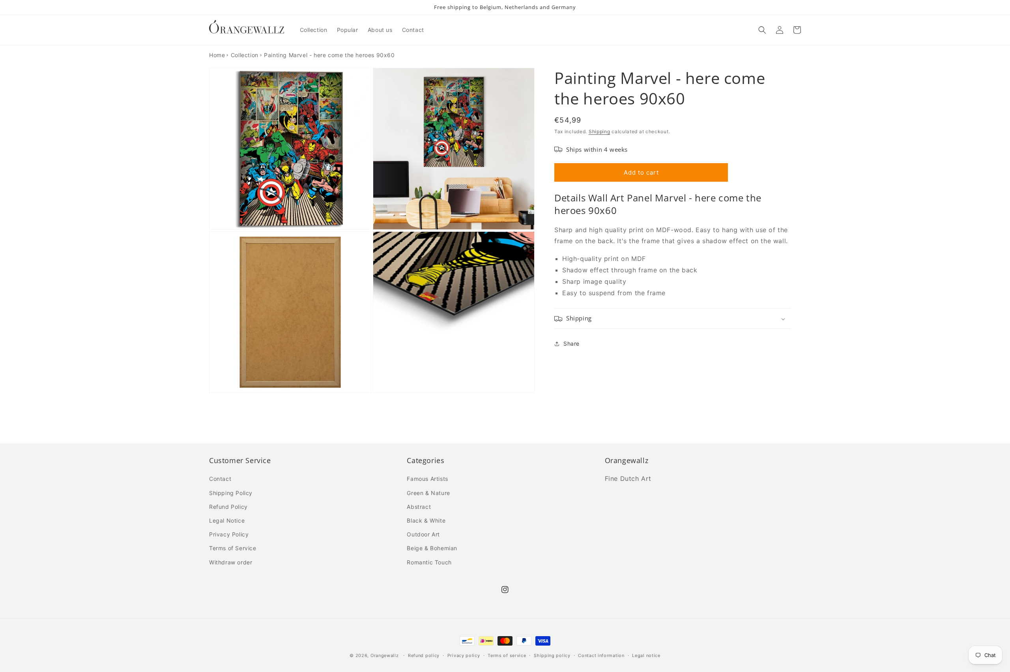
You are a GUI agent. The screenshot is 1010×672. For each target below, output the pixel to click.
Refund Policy (228, 506)
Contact (220, 478)
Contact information (601, 655)
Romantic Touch (429, 562)
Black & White (426, 520)
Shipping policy (552, 655)
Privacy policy (463, 655)
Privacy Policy (229, 534)
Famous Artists (427, 478)
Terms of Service (232, 548)
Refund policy (424, 655)
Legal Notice (227, 520)
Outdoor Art (423, 534)
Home (217, 55)
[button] (762, 30)
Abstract (419, 506)
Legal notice (646, 655)
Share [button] (571, 343)
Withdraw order (230, 562)
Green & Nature (428, 493)
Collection (244, 55)
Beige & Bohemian (432, 548)
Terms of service (507, 655)
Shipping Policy (230, 493)
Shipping (599, 131)
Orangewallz (384, 655)
